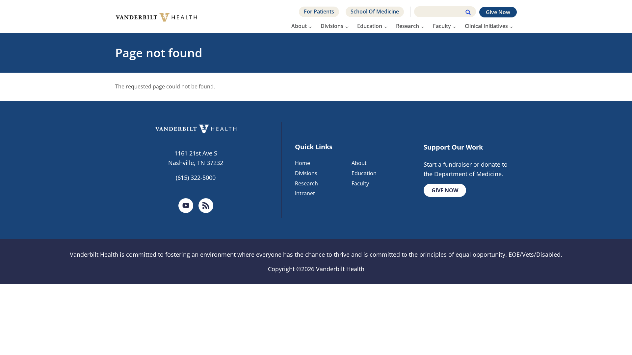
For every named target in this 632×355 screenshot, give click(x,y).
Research (407, 26)
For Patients (319, 11)
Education (369, 26)
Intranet (305, 193)
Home (302, 163)
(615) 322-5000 (196, 177)
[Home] (158, 16)
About (299, 26)
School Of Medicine (375, 11)
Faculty (442, 26)
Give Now (498, 12)
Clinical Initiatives (486, 26)
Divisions (332, 26)
